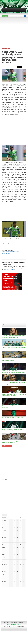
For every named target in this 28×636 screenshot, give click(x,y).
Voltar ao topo (14, 631)
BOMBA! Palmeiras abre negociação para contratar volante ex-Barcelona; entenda (13, 430)
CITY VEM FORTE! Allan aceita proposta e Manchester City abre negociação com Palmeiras (13, 383)
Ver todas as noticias (7, 445)
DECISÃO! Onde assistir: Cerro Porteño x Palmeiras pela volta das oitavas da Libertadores (14, 395)
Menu (6, 10)
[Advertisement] (15, 1)
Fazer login (5, 16)
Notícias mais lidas (6, 253)
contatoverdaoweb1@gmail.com (14, 624)
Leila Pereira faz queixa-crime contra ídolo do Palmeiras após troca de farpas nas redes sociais (14, 336)
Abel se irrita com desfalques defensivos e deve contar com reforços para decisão (14, 359)
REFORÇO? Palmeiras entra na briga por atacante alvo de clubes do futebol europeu (13, 441)
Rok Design (13, 626)
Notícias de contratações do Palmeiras (10, 251)
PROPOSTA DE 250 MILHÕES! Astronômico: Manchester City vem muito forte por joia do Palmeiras (13, 371)
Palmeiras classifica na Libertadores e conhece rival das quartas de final (14, 348)
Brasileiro (5, 515)
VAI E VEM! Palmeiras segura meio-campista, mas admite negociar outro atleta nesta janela (12, 418)
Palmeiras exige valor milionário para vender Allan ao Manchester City (13, 406)
